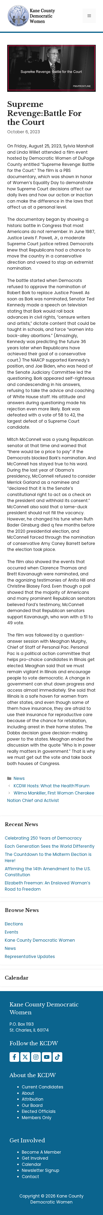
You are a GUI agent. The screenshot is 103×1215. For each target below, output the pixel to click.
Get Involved (35, 1158)
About (28, 1093)
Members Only (37, 1118)
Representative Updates (30, 956)
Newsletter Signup (40, 1170)
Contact (30, 1177)
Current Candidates (42, 1087)
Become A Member (41, 1152)
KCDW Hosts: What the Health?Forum (52, 786)
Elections (14, 924)
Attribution (32, 1099)
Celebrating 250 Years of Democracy (43, 838)
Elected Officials (39, 1111)
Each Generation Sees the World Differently (50, 846)
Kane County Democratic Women (40, 940)
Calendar (31, 1164)
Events (11, 932)
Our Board (32, 1105)
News (19, 778)
